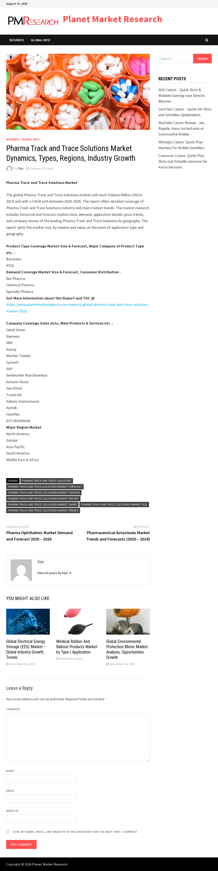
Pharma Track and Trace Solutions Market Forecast (45, 486)
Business (17, 40)
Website (12, 811)
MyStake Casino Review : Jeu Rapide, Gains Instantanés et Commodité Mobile (181, 128)
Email (11, 791)
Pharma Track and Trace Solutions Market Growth (44, 492)
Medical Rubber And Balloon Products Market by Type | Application (76, 647)
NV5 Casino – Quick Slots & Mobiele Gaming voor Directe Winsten (181, 95)
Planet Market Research (112, 19)
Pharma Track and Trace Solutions (46, 481)
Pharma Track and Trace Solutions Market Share (42, 504)
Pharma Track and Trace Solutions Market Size (114, 504)
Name (11, 771)
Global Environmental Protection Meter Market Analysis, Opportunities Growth (127, 649)
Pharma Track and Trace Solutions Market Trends (43, 510)
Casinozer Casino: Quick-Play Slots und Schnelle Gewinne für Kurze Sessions (182, 161)
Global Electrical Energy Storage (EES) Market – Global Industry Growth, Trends (26, 649)
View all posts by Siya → (54, 573)
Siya (20, 168)
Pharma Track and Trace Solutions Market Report (43, 498)
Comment (13, 709)
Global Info (40, 40)
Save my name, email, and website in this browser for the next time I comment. (75, 832)
